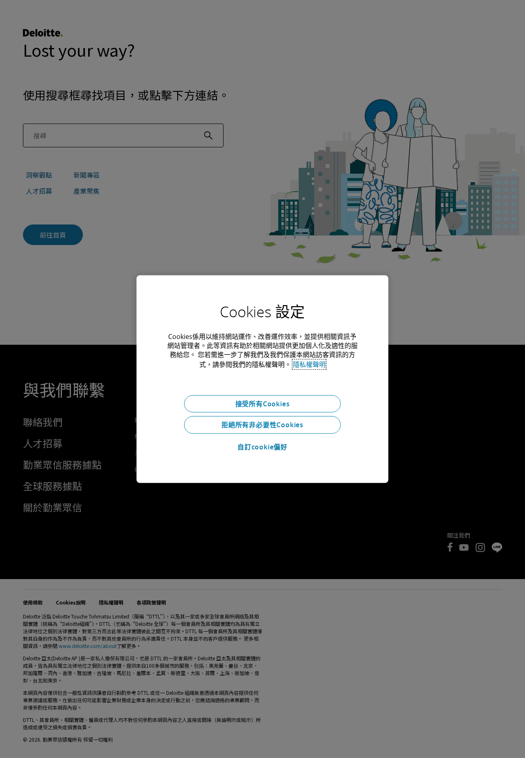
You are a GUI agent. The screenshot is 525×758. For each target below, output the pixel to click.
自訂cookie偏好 (262, 446)
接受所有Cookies (262, 403)
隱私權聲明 (309, 364)
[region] (262, 379)
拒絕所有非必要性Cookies (262, 424)
